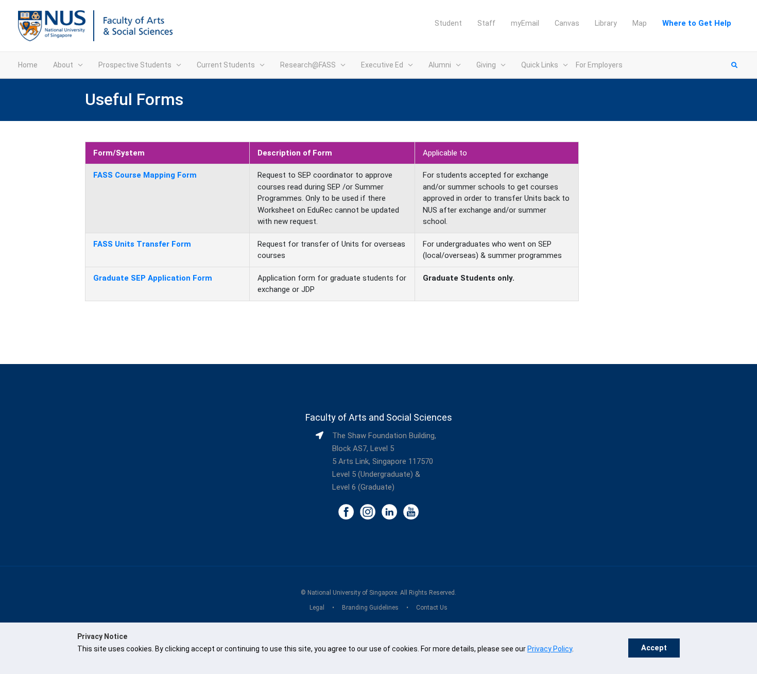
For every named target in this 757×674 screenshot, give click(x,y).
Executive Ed (382, 65)
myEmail (525, 23)
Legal (316, 607)
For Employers (599, 65)
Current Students (226, 65)
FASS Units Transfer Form (142, 244)
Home (28, 65)
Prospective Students (134, 65)
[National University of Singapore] (51, 25)
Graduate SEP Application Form (152, 278)
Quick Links (539, 65)
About (63, 65)
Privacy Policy (549, 649)
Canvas (567, 23)
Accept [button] (654, 648)
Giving (486, 65)
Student (448, 23)
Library (606, 23)
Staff (486, 23)
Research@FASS (308, 65)
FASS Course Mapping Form (145, 175)
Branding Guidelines (370, 607)
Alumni (439, 65)
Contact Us (432, 607)
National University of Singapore (352, 592)
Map (639, 23)
